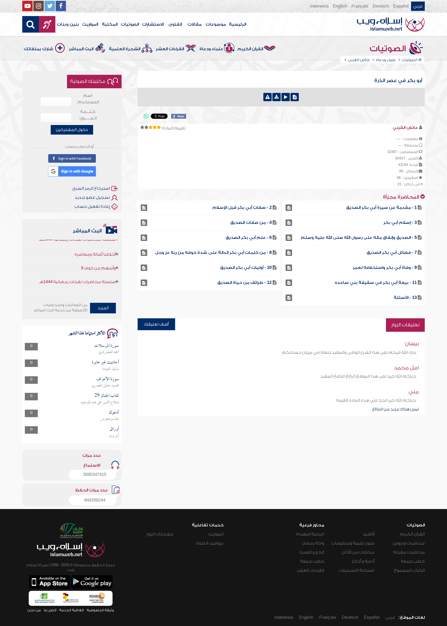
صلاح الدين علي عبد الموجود (100, 402)
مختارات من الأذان (358, 552)
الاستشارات (153, 24)
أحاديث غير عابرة (105, 362)
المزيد (103, 308)
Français (360, 6)
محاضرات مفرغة (409, 552)
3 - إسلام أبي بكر (400, 222)
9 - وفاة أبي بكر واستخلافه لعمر (385, 267)
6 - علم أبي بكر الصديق (249, 237)
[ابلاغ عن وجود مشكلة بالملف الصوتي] (267, 97)
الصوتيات (130, 24)
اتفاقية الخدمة (71, 610)
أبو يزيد (114, 436)
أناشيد (368, 534)
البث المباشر (81, 49)
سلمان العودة (110, 369)
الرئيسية (237, 24)
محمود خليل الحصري (105, 385)
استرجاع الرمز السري (91, 188)
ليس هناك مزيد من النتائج (395, 409)
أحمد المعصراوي (109, 352)
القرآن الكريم (250, 49)
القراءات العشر (170, 49)
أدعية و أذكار (363, 561)
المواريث (90, 24)
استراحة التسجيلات (356, 570)
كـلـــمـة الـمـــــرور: (88, 114)
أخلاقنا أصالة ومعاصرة (95, 245)
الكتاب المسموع (409, 570)
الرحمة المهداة (310, 534)
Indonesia (319, 6)
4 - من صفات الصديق (251, 222)
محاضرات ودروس (409, 543)
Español (401, 6)
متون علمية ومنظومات (352, 543)
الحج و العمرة (311, 552)
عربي (418, 6)
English (340, 6)
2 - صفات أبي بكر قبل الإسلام (242, 207)
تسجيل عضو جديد (92, 197)
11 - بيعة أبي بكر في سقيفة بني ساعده (376, 282)
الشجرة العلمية (124, 49)
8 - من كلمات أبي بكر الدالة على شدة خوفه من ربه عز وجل (213, 252)
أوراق (114, 429)
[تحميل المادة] (276, 97)
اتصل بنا (50, 610)
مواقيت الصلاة (210, 543)
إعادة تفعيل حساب (92, 206)
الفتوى (175, 24)
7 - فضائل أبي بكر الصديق (392, 252)
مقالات (195, 24)
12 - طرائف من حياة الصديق (244, 282)
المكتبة (109, 24)
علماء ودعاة (211, 49)
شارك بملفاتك (38, 49)
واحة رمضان (313, 543)
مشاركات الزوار (159, 534)
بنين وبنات (68, 24)
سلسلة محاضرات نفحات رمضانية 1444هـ (77, 273)
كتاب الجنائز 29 (106, 396)
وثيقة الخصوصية (100, 610)
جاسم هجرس (109, 419)
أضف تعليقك (156, 324)
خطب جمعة (413, 561)
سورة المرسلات (106, 346)
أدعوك (114, 413)
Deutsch (381, 6)
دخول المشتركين (72, 129)
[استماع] (285, 97)
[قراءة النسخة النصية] (294, 97)
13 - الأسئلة (405, 297)
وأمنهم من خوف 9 (98, 259)
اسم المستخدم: (88, 98)
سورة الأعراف (107, 379)
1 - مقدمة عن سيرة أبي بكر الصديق (381, 207)
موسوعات (216, 24)
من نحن (34, 610)
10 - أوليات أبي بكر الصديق (246, 267)
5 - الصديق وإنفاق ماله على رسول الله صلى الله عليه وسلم (359, 237)
